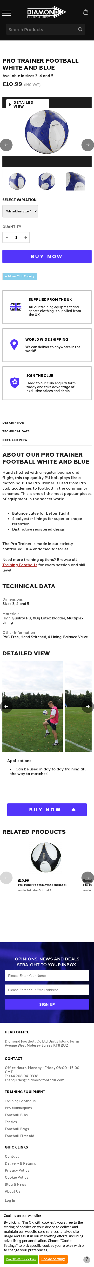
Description (13, 422)
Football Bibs (16, 1115)
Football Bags (17, 1129)
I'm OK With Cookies (21, 1259)
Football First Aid (19, 1136)
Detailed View (23, 104)
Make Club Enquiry (20, 276)
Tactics (11, 1122)
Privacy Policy (17, 1170)
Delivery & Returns (20, 1163)
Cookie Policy (16, 1177)
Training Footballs (19, 564)
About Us (12, 1191)
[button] (6, 145)
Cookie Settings (53, 1259)
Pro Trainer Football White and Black (42, 884)
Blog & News (15, 1184)
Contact (12, 1156)
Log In (10, 1200)
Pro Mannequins (18, 1108)
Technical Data (16, 431)
